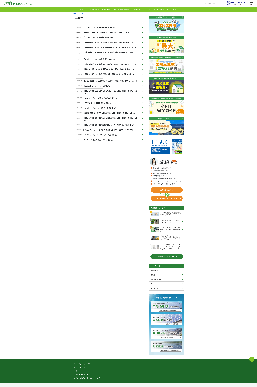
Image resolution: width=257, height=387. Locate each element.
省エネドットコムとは (161, 9)
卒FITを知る (136, 9)
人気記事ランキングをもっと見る (166, 256)
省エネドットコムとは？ (82, 367)
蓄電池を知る (106, 9)
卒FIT (152, 284)
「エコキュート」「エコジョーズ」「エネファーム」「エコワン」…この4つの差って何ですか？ (170, 247)
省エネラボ (147, 9)
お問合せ (174, 9)
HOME (82, 9)
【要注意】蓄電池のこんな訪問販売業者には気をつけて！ (170, 221)
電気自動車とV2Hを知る (121, 9)
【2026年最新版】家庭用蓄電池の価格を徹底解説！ (170, 214)
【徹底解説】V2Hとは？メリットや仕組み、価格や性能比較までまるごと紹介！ (170, 237)
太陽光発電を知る (93, 9)
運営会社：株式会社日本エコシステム (86, 378)
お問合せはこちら (166, 190)
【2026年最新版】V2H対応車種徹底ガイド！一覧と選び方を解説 (170, 229)
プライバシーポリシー (81, 374)
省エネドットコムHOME (82, 364)
